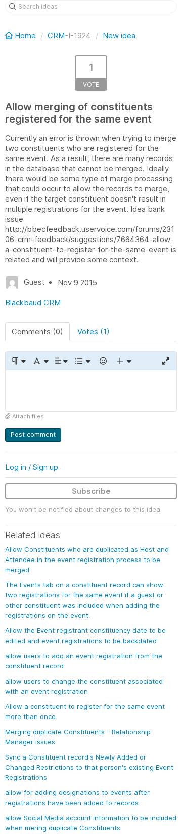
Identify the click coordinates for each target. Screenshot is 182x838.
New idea (119, 36)
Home (25, 36)
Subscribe (91, 491)
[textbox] (91, 390)
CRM (56, 36)
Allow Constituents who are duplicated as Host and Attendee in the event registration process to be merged (87, 559)
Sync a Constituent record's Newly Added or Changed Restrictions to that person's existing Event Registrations (89, 767)
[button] (18, 361)
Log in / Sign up (31, 467)
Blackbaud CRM (33, 302)
